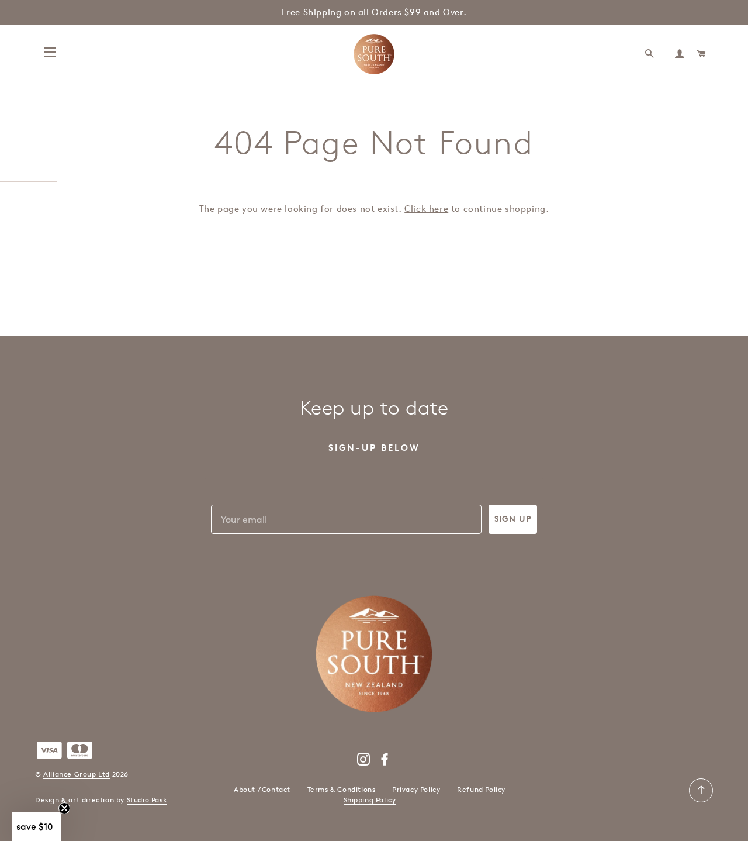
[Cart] (702, 54)
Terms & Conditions (341, 789)
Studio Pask (147, 799)
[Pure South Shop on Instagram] (363, 761)
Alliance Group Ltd (76, 774)
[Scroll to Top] (701, 799)
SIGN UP (512, 519)
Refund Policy (481, 789)
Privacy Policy (416, 789)
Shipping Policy (370, 799)
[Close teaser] (64, 808)
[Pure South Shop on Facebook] (385, 761)
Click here (426, 209)
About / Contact (262, 789)
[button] (36, 826)
